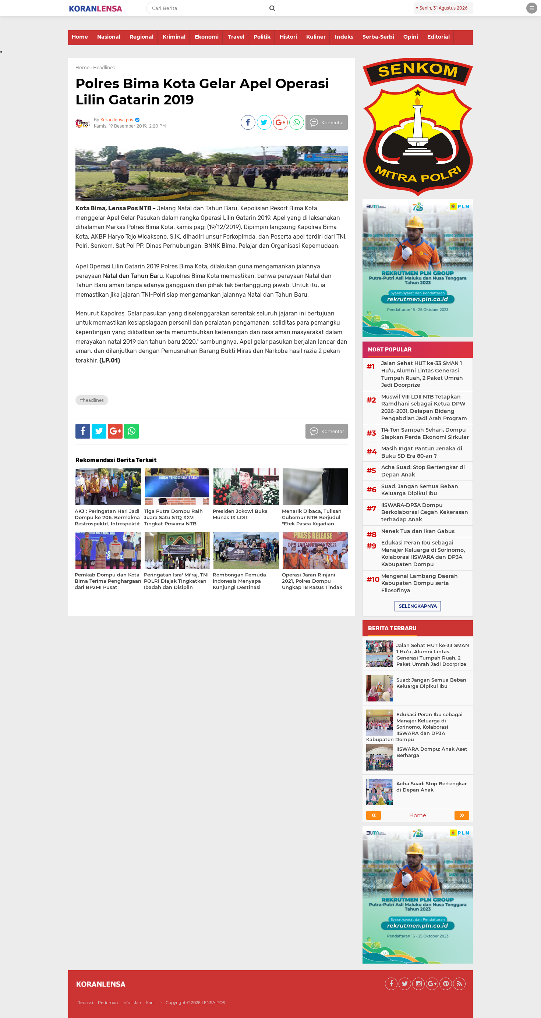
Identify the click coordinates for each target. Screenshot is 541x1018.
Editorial (438, 36)
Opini (410, 36)
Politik (262, 36)
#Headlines (92, 400)
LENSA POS (213, 1002)
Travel (236, 36)
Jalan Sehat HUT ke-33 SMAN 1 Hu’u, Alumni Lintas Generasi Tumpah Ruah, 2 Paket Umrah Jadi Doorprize (422, 374)
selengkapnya (418, 606)
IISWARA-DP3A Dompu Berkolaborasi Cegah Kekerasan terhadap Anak (424, 512)
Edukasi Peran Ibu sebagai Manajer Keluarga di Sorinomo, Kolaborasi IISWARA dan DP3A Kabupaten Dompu (423, 553)
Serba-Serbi (378, 36)
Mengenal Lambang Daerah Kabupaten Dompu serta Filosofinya (419, 583)
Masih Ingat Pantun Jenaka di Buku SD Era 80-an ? (421, 452)
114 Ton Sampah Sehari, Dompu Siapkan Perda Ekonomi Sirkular (425, 433)
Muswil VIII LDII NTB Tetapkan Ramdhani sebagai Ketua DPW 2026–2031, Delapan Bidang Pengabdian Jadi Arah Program (424, 407)
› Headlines (103, 67)
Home (80, 36)
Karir (150, 1002)
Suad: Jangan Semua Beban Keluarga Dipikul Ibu (419, 490)
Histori (288, 36)
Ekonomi (207, 36)
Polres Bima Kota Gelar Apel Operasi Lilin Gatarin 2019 (202, 91)
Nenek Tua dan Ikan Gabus (418, 531)
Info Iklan (132, 1002)
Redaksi (85, 1002)
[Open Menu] (531, 8)
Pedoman (108, 1002)
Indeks (344, 36)
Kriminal (174, 36)
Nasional (108, 36)
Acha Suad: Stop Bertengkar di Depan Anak (423, 471)
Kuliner (316, 36)
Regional (141, 36)
